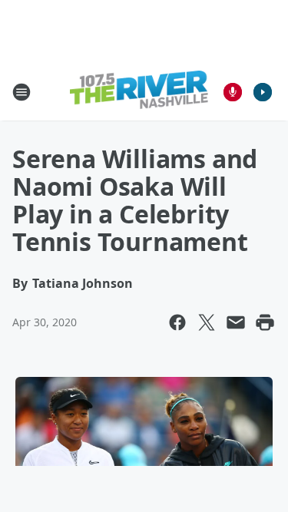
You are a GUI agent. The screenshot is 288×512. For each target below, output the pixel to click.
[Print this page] (265, 322)
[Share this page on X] (206, 322)
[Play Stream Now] (262, 92)
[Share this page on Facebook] (177, 322)
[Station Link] (139, 92)
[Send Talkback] (232, 92)
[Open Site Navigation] (21, 92)
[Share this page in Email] (236, 322)
